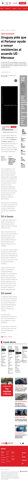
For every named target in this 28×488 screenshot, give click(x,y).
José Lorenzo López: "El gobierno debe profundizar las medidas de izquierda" (21, 437)
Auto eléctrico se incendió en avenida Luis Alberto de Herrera (21, 405)
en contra (4, 349)
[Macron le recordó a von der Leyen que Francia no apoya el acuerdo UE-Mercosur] (10, 352)
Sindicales (7, 8)
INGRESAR (15, 3)
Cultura (25, 8)
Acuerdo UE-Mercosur (13, 351)
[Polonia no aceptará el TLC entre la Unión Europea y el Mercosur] (4, 158)
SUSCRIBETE (22, 3)
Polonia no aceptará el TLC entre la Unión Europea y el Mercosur (12, 161)
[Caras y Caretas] (7, 444)
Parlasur (5, 336)
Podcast (13, 456)
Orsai (19, 8)
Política (2, 455)
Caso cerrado (18, 353)
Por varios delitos (7, 386)
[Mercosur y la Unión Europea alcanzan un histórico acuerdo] (24, 349)
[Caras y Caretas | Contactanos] (25, 443)
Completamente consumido (21, 401)
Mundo (14, 8)
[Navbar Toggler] (3, 3)
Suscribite (13, 127)
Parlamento (10, 336)
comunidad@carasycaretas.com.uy (10, 474)
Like (7, 458)
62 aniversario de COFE (20, 433)
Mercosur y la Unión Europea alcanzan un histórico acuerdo (24, 356)
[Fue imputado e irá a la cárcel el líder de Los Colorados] (7, 381)
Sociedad (3, 459)
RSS (22, 463)
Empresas (8, 461)
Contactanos (24, 460)
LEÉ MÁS (10, 156)
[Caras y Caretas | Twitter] (23, 443)
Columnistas (3, 457)
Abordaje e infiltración (20, 417)
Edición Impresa (13, 459)
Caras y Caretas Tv (12, 452)
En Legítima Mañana (19, 386)
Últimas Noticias (2, 452)
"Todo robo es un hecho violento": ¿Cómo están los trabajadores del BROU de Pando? (21, 390)
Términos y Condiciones (5, 469)
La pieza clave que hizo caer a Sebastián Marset (23, 167)
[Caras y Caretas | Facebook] (10, 3)
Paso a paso (25, 347)
